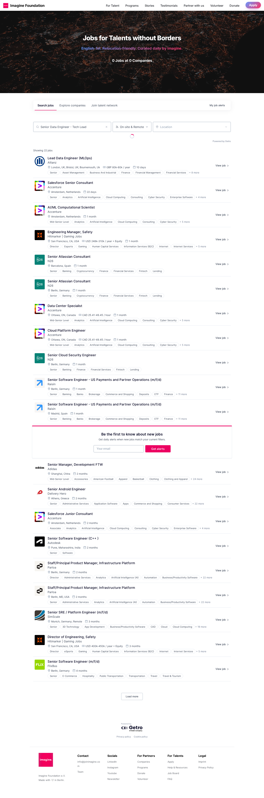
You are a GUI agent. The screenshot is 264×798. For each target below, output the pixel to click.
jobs (46, 105)
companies (72, 105)
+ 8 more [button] (194, 172)
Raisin (51, 384)
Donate (234, 5)
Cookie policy (141, 736)
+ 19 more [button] (201, 626)
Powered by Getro (222, 141)
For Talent (112, 5)
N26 (50, 261)
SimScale (54, 616)
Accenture (54, 187)
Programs (132, 5)
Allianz (52, 162)
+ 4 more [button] (201, 197)
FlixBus (52, 666)
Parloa (52, 567)
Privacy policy (124, 736)
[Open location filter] (226, 127)
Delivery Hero (57, 493)
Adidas (52, 469)
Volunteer (216, 5)
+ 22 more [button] (198, 503)
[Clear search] (106, 127)
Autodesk (54, 543)
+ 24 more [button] (196, 479)
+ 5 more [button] (185, 221)
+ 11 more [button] (181, 394)
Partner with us (194, 5)
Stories (149, 5)
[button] (5, 5)
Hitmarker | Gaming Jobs (65, 236)
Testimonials (169, 5)
